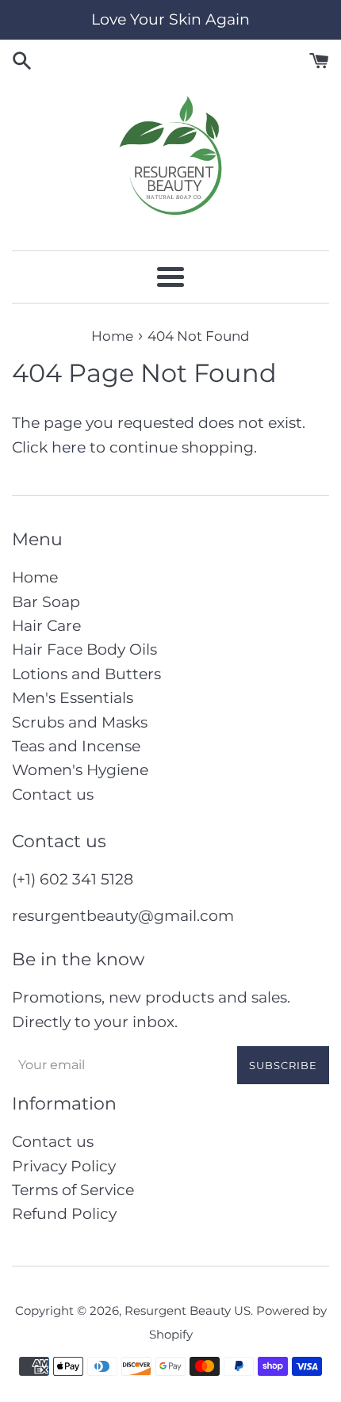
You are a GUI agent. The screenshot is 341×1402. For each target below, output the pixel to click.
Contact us (53, 794)
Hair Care (46, 626)
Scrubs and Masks (80, 722)
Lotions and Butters (86, 674)
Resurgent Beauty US (188, 1310)
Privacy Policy (64, 1166)
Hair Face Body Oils (84, 649)
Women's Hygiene (80, 770)
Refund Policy (64, 1214)
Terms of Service (73, 1190)
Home (35, 577)
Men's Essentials (72, 698)
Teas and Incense (76, 746)
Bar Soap (46, 602)
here (69, 447)
